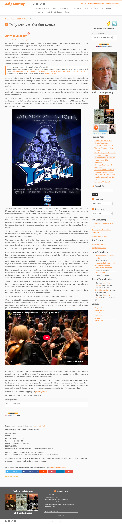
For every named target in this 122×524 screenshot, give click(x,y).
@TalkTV (54, 71)
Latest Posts (76, 8)
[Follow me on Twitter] (41, 4)
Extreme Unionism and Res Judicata (53, 509)
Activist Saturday (16, 36)
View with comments (12, 476)
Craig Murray (14, 4)
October (25, 19)
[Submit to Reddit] (43, 471)
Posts (13, 19)
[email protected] (39, 426)
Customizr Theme (74, 521)
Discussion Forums (98, 244)
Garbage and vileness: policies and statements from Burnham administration (105, 265)
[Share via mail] (69, 471)
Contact (109, 8)
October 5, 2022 (50, 73)
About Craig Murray (42, 8)
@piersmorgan (43, 71)
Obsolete (97, 318)
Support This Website (60, 8)
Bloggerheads (98, 308)
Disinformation (99, 273)
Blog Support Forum (99, 248)
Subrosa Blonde (99, 320)
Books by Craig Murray (93, 8)
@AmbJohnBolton (18, 71)
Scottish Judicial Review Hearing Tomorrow (55, 494)
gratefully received (42, 392)
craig (25, 40)
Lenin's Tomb (98, 315)
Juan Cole (97, 313)
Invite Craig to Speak (54, 12)
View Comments (32, 40)
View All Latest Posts (58, 467)
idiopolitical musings (101, 290)
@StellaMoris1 (31, 71)
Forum (67, 12)
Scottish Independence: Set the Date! (53, 502)
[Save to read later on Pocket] (52, 471)
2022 (19, 19)
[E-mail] (38, 4)
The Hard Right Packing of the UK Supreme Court (56, 499)
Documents (39, 12)
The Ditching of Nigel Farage (104, 175)
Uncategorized (19, 40)
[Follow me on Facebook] (44, 4)
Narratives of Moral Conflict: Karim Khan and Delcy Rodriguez (104, 160)
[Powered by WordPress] (60, 520)
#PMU (60, 71)
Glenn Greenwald (99, 310)
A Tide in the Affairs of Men (104, 145)
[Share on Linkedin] (60, 471)
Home (7, 19)
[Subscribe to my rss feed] (34, 4)
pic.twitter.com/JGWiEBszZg (74, 71)
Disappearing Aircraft (99, 236)
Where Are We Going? (102, 182)
